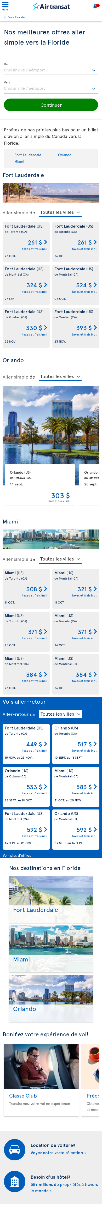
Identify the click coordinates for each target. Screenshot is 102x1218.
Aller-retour (16, 714)
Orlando (64, 154)
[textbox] (51, 69)
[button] (51, 105)
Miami (19, 161)
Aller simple (15, 212)
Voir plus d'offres (17, 855)
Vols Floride (16, 17)
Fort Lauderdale (27, 154)
